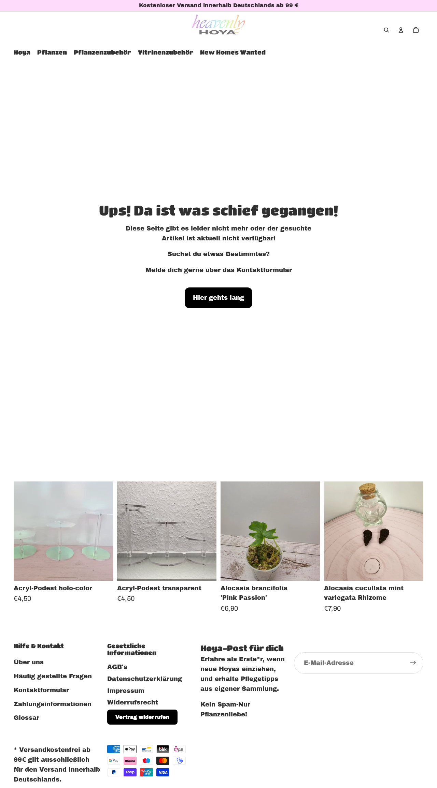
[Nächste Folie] (103, 530)
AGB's (117, 667)
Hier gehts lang (218, 297)
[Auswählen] (102, 570)
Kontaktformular (264, 270)
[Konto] (400, 30)
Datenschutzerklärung (144, 678)
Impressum (125, 690)
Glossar (26, 718)
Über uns (29, 662)
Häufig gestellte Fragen (53, 676)
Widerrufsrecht (132, 702)
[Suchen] (386, 30)
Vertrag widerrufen (142, 717)
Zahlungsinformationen (52, 704)
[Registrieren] (413, 663)
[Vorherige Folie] (24, 530)
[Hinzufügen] (309, 570)
